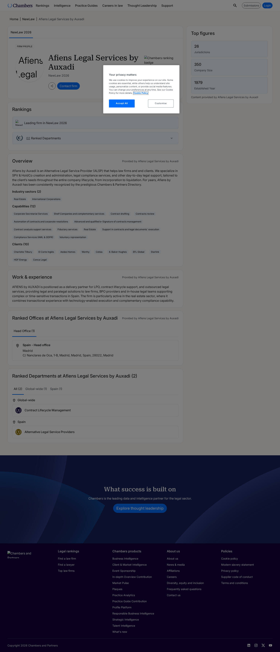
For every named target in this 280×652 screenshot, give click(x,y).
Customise (161, 103)
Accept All (122, 103)
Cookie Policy (141, 93)
